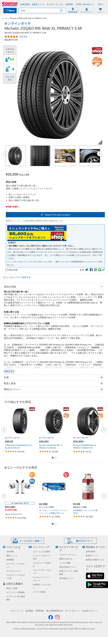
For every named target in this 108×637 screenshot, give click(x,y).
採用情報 (10, 560)
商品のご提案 (11, 588)
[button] (63, 10)
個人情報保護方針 (54, 610)
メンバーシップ (41, 547)
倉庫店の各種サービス (95, 560)
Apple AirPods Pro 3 (13, 514)
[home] (10, 4)
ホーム (5, 18)
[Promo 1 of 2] (52, 458)
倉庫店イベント (92, 555)
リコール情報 (64, 563)
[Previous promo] (5, 153)
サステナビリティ (13, 571)
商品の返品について (67, 567)
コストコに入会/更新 (41, 551)
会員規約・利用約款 (34, 610)
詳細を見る (9, 371)
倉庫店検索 (90, 551)
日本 (100, 4)
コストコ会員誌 (39, 592)
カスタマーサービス (67, 555)
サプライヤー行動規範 (15, 592)
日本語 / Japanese (83, 4)
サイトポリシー (72, 610)
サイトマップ (17, 610)
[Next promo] (99, 153)
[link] (86, 269)
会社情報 (10, 551)
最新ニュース (11, 555)
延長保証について (66, 578)
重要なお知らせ (65, 559)
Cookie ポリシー (90, 610)
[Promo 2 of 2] (55, 458)
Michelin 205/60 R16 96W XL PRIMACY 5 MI (28, 18)
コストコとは (13, 547)
